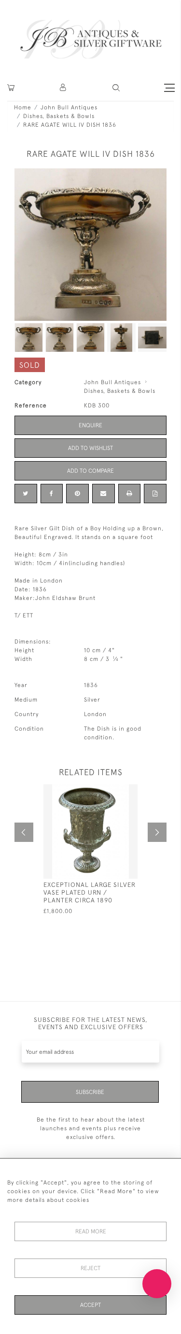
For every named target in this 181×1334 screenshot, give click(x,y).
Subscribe (90, 1092)
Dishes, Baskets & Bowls (59, 116)
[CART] (11, 87)
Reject (90, 1268)
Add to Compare (90, 470)
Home (22, 107)
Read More (90, 1231)
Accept (90, 1305)
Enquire (90, 425)
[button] (63, 87)
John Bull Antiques (69, 107)
